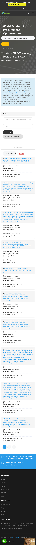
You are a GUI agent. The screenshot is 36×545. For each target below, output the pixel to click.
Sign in (13, 31)
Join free (21, 31)
